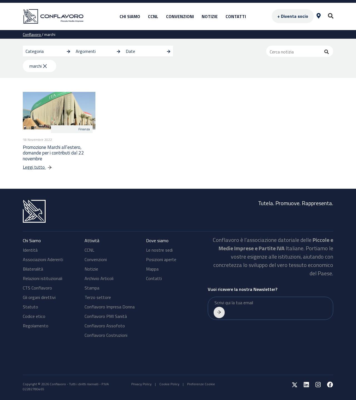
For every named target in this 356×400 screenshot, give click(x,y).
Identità (30, 250)
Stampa (92, 287)
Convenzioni (180, 16)
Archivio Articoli (99, 278)
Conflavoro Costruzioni (106, 335)
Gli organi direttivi (39, 297)
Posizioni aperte (161, 259)
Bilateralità (33, 269)
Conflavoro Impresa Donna (110, 306)
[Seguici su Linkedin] (303, 385)
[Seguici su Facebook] (327, 385)
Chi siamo (130, 16)
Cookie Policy (169, 384)
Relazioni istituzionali (42, 278)
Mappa (152, 269)
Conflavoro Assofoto (105, 325)
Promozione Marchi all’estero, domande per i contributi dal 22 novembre (53, 153)
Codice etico (34, 316)
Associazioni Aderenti (43, 259)
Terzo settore (98, 297)
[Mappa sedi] (318, 16)
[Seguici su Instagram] (315, 385)
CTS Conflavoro (37, 287)
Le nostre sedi (159, 250)
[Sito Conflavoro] (64, 16)
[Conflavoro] (99, 211)
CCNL (153, 16)
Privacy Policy (141, 384)
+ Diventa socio (292, 16)
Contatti (236, 16)
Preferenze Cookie (201, 384)
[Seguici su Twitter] (291, 385)
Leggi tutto (34, 167)
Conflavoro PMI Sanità (106, 316)
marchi (35, 66)
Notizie (210, 16)
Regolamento (35, 325)
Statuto (30, 306)
